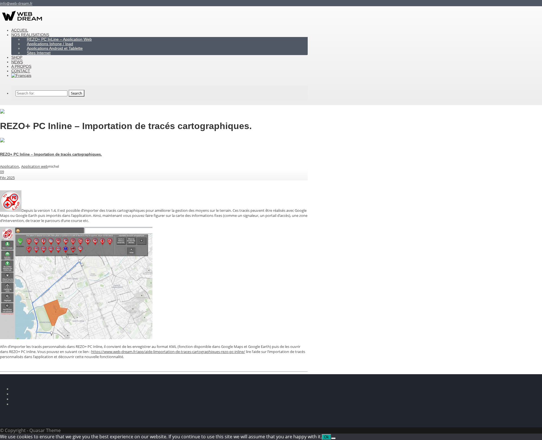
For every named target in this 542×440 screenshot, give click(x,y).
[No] (333, 438)
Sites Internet (39, 53)
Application (9, 166)
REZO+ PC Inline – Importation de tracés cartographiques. (51, 154)
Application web (34, 166)
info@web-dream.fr (16, 3)
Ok (326, 437)
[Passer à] (21, 75)
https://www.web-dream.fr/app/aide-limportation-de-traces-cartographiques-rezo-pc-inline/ (168, 351)
